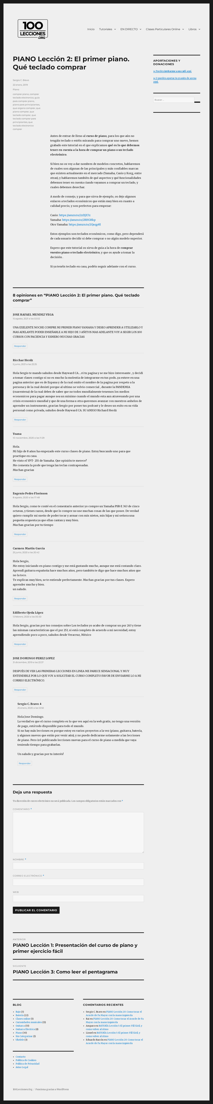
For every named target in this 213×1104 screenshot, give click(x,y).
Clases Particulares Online (163, 29)
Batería (20, 1015)
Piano (16, 89)
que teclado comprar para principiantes (24, 118)
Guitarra (20, 1025)
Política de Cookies (26, 1060)
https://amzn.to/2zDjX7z (75, 215)
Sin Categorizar (24, 1036)
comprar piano (21, 94)
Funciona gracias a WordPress (52, 1089)
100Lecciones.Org (22, 1089)
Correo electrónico (28, 875)
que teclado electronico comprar (23, 125)
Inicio (91, 29)
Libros (193, 29)
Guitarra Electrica (25, 1029)
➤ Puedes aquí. (172, 71)
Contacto (20, 1056)
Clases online (23, 1018)
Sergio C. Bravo (21, 80)
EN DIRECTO (129, 29)
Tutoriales (105, 29)
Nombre (19, 859)
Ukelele (20, 1039)
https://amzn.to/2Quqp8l (85, 224)
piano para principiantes (26, 104)
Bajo (18, 1011)
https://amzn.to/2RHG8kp (79, 219)
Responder (20, 346)
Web (16, 892)
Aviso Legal (22, 1067)
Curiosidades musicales (29, 1022)
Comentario (22, 809)
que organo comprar (24, 108)
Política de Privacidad (27, 1063)
